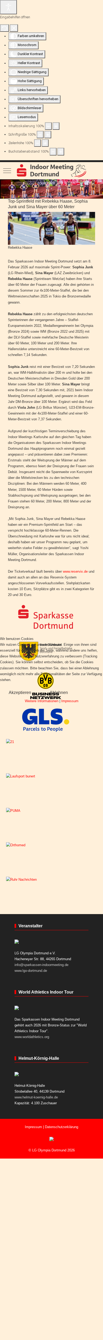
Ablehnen (59, 692)
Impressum (69, 701)
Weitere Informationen (41, 701)
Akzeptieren (20, 692)
